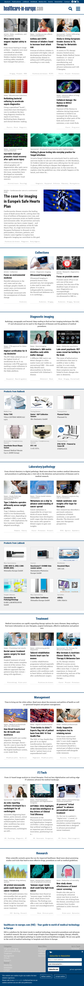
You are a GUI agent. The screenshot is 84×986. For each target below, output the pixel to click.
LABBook (26, 2)
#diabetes (17, 530)
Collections (42, 252)
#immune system (48, 913)
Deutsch (7, 2)
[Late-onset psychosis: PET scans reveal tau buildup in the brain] (68, 337)
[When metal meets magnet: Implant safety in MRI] (15, 25)
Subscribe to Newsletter (60, 956)
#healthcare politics (12, 758)
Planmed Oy (62, 417)
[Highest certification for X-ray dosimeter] (15, 337)
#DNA (62, 530)
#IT (26, 838)
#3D (11, 913)
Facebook (75, 949)
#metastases (76, 74)
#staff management (74, 758)
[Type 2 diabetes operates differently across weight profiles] (15, 487)
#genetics (68, 530)
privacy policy (18, 980)
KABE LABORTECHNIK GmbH (13, 603)
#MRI (25, 74)
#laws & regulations (21, 379)
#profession (23, 758)
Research (42, 853)
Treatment (42, 618)
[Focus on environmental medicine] (15, 263)
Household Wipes (63, 566)
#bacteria (9, 127)
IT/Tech (42, 772)
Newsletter (59, 2)
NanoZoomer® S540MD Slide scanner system (41, 567)
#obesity (24, 530)
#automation (40, 838)
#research (50, 530)
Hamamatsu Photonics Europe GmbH (39, 571)
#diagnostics (23, 127)
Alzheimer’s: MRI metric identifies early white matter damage (40, 352)
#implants (19, 74)
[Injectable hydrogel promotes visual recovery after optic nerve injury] (15, 140)
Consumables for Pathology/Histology (11, 599)
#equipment (48, 183)
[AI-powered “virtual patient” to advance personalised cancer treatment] (68, 791)
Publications (16, 2)
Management (42, 697)
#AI (5, 838)
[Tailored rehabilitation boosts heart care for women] (42, 639)
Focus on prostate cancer (68, 276)
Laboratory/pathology (42, 466)
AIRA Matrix (62, 600)
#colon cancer (22, 682)
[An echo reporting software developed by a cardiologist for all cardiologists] (15, 791)
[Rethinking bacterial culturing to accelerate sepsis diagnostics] (15, 86)
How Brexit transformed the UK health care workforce (14, 732)
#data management (74, 838)
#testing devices (75, 183)
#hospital (67, 74)
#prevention (76, 913)
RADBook (34, 2)
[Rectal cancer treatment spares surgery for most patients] (15, 639)
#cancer (61, 74)
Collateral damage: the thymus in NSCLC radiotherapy (66, 103)
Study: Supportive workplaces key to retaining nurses (65, 730)
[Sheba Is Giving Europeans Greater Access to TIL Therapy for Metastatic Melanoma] (68, 25)
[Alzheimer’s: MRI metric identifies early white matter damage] (42, 337)
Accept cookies (60, 976)
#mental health (75, 379)
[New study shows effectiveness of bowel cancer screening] (68, 871)
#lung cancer (76, 127)
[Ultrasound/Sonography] (42, 263)
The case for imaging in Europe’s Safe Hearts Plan (22, 201)
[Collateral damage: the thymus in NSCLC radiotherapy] (68, 86)
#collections (23, 302)
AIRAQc (60, 598)
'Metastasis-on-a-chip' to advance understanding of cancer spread (41, 504)
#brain (51, 379)
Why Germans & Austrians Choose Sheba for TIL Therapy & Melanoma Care (68, 655)
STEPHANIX (62, 449)
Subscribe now (53, 969)
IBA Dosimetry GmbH (39, 419)
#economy (63, 758)
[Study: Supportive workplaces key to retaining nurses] (68, 715)
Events (50, 2)
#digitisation (36, 758)
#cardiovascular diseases (40, 74)
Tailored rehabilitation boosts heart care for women (40, 655)
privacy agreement (76, 969)
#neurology (23, 183)
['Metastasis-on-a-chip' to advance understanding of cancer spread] (42, 487)
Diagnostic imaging (42, 316)
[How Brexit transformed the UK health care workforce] (15, 715)
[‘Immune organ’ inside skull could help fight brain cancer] (42, 871)
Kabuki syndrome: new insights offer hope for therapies (67, 504)
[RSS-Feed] (78, 2)
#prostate (77, 302)
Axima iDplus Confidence (39, 598)
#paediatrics (76, 530)
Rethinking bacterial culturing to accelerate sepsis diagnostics (14, 101)
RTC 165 (34, 446)
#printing (16, 913)
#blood (16, 127)
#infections (56, 183)
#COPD (51, 74)
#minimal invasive (13, 183)
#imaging (12, 74)
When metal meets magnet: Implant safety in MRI (15, 41)
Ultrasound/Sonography (40, 275)
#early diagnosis (35, 241)
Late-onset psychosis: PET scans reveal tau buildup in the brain (68, 352)
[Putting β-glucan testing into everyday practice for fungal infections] (55, 140)
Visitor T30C (8, 414)
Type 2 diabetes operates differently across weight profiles (15, 505)
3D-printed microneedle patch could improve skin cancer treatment (15, 888)
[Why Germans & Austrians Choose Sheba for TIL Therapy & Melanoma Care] (68, 639)
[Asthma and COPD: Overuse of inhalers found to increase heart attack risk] (42, 25)
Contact (67, 2)
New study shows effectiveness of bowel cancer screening (67, 886)
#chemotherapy (12, 682)
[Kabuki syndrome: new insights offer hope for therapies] (68, 487)
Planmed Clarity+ (63, 414)
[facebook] (72, 2)
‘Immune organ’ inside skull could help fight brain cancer (42, 888)
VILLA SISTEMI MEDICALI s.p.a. (14, 418)
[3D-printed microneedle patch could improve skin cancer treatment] (15, 871)
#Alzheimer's (44, 379)
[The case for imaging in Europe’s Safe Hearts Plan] (62, 216)
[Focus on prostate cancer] (68, 263)
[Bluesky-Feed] (75, 2)
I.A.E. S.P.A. (35, 448)
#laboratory (64, 183)
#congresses (49, 838)
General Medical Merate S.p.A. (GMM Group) (13, 451)
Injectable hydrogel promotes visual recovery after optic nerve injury (15, 156)
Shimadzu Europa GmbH (13, 570)
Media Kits (42, 2)
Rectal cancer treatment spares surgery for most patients (14, 654)
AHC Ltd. (60, 568)
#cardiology (11, 838)
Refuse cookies (46, 976)
